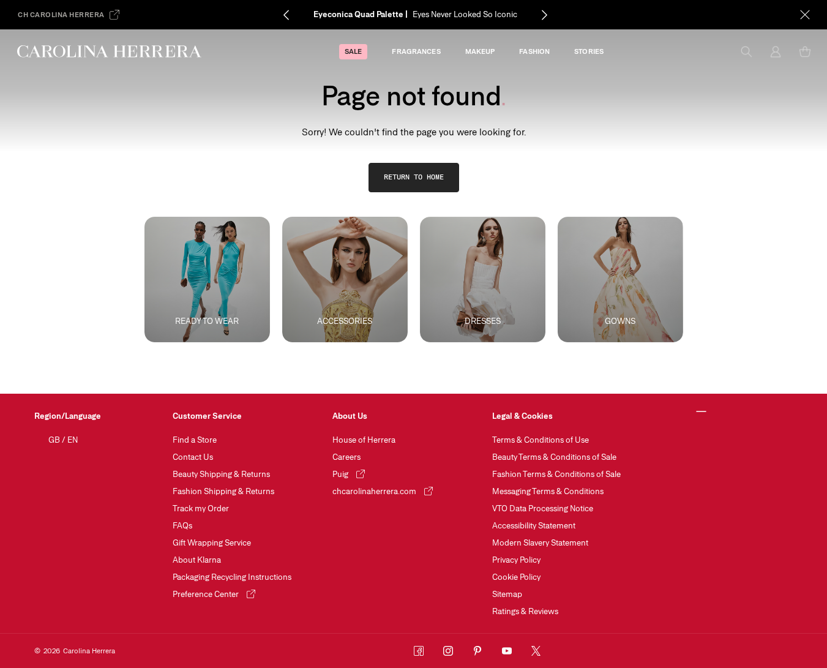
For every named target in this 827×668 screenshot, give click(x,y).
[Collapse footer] (701, 412)
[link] (414, 177)
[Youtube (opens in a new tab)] (507, 651)
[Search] (746, 51)
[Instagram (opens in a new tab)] (448, 651)
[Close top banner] (805, 14)
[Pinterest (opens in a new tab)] (477, 651)
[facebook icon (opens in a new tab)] (419, 651)
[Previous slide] (286, 14)
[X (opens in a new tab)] (536, 651)
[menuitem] (353, 51)
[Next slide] (544, 14)
